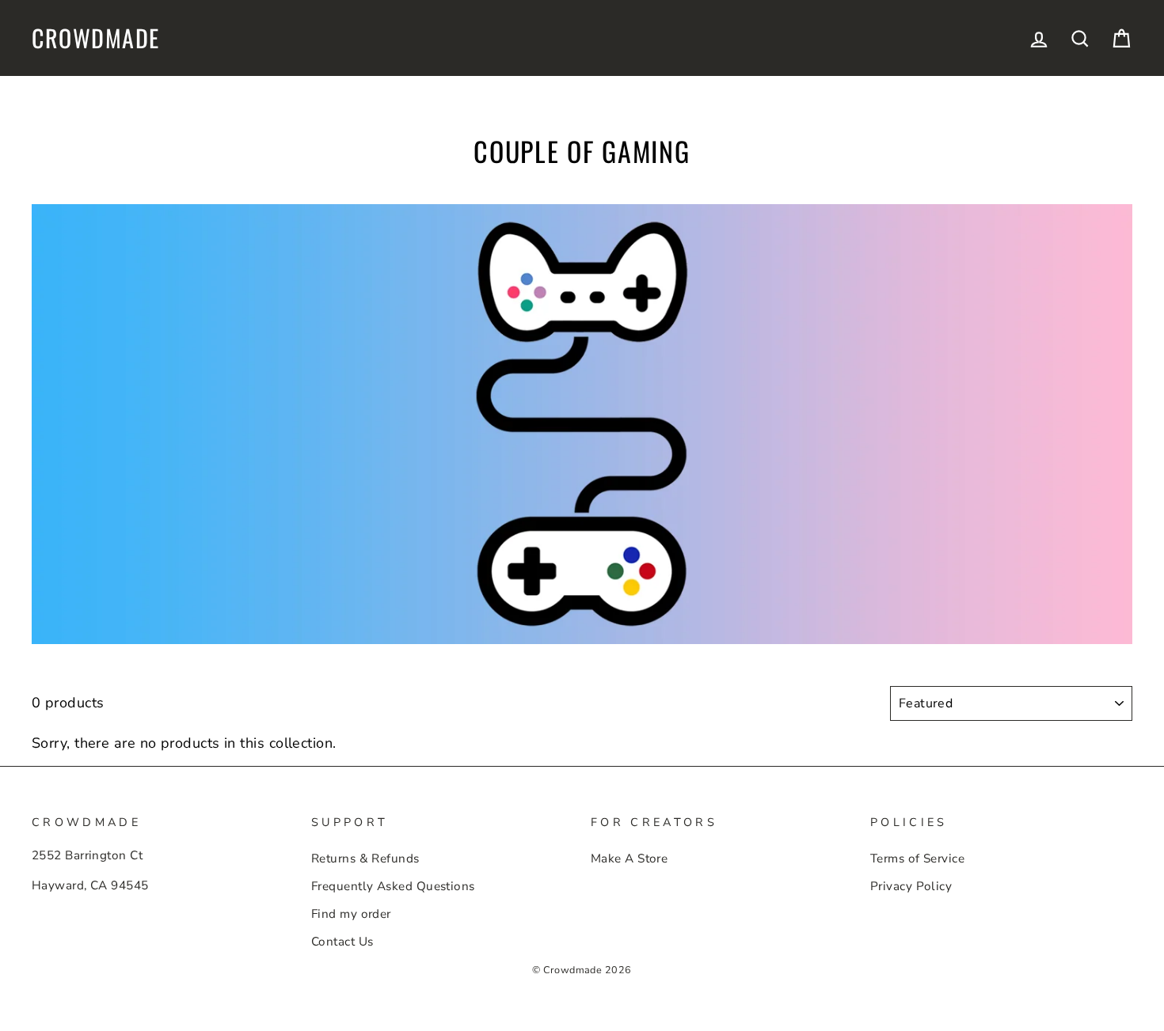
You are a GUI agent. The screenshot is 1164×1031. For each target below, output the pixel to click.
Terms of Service (917, 858)
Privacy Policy (911, 886)
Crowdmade (96, 38)
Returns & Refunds (365, 858)
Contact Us (342, 942)
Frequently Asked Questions (393, 886)
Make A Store (629, 858)
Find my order (351, 914)
